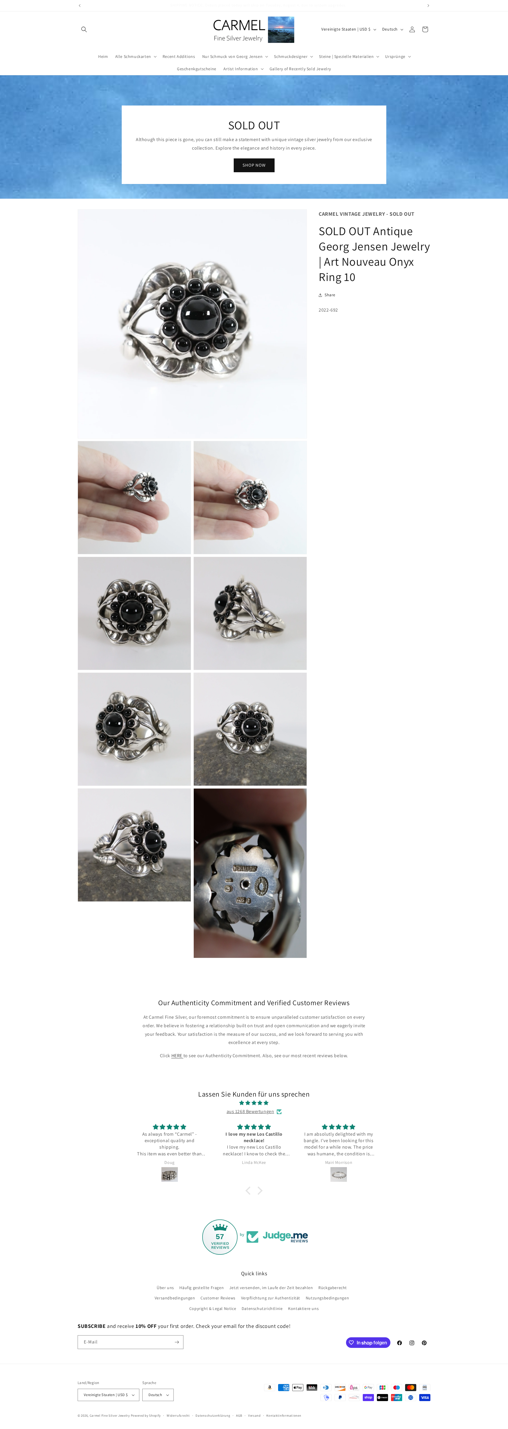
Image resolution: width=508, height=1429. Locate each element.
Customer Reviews (217, 1298)
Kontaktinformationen (283, 1415)
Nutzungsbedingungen (327, 1298)
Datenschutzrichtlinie (262, 1308)
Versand (254, 1415)
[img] (254, 1103)
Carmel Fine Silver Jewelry (110, 1415)
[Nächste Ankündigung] (428, 5)
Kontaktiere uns (303, 1308)
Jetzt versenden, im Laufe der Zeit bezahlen (271, 1287)
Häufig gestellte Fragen (201, 1287)
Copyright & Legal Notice (212, 1308)
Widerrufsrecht (178, 1415)
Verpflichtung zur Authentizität (270, 1298)
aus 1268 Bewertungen (250, 1111)
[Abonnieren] (176, 1342)
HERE (177, 1055)
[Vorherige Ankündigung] (79, 5)
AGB (239, 1415)
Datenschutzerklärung (212, 1415)
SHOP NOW (254, 165)
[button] (84, 29)
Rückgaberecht (332, 1287)
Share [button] (330, 295)
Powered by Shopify (146, 1415)
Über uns (165, 1287)
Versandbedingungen (175, 1298)
